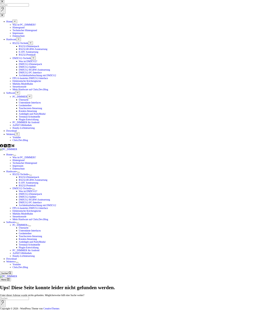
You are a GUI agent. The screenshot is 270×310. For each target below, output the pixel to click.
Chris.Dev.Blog (20, 267)
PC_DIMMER (19, 225)
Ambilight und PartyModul (32, 242)
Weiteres (10, 261)
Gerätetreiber (25, 233)
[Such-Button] (2, 303)
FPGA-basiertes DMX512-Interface (30, 208)
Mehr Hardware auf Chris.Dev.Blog (30, 219)
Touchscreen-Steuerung (30, 236)
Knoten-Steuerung (28, 239)
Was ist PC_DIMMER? (24, 157)
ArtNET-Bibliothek (22, 253)
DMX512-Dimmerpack (30, 194)
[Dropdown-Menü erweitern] (15, 155)
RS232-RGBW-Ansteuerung (33, 180)
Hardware (11, 171)
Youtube (16, 264)
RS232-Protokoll (27, 185)
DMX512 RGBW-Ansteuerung (34, 199)
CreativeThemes (51, 308)
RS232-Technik (20, 174)
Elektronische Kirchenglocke (26, 211)
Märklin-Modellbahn (22, 213)
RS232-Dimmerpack (29, 177)
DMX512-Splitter (27, 196)
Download (11, 258)
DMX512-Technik (21, 188)
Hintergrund (18, 160)
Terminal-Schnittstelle (29, 244)
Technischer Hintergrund (24, 163)
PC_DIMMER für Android (25, 250)
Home (9, 154)
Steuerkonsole (19, 216)
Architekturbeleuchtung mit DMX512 (37, 205)
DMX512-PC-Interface (30, 202)
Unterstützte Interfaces (30, 230)
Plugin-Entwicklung (29, 247)
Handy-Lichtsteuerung (23, 256)
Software (10, 222)
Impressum (17, 165)
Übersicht (23, 227)
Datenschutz (18, 168)
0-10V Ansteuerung (28, 182)
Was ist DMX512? (28, 191)
